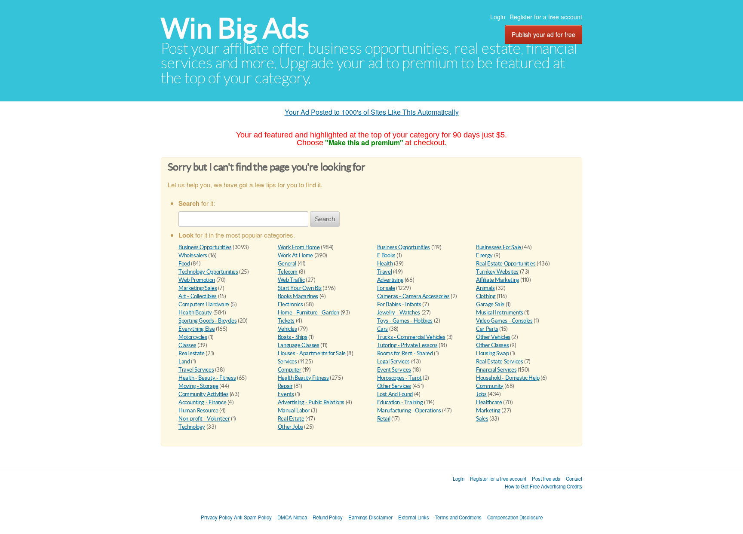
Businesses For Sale (499, 247)
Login (497, 16)
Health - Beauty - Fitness (207, 378)
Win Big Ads (235, 28)
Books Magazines (298, 296)
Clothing (485, 296)
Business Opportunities (204, 247)
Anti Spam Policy (253, 517)
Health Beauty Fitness (303, 378)
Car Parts (487, 329)
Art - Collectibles (197, 296)
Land (184, 361)
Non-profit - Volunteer (204, 418)
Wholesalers (192, 255)
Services (287, 361)
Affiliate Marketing (497, 280)
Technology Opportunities (208, 272)
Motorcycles (192, 337)
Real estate (191, 353)
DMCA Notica (292, 517)
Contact (574, 478)
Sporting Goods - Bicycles (207, 320)
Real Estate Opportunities (505, 263)
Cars (382, 329)
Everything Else (196, 329)
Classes (187, 345)
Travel (384, 272)
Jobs (481, 394)
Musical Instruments (499, 312)
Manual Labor (294, 410)
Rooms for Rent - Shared (405, 353)
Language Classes (298, 345)
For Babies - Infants (399, 304)
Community (490, 386)
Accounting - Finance (202, 402)
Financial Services (496, 369)
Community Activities (203, 394)
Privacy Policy (217, 517)
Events (286, 394)
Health (385, 263)
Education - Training (400, 402)
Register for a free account (546, 16)
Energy (484, 255)
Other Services (394, 386)
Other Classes (492, 345)
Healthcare (489, 402)
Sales (482, 418)
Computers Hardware (203, 304)
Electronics (290, 304)
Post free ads (546, 478)
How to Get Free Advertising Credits (543, 486)
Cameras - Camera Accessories (413, 296)
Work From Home (299, 247)
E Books (386, 255)
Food (184, 263)
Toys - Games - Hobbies (405, 320)
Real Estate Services (499, 361)
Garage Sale (490, 304)
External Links (413, 517)
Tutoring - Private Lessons (407, 345)
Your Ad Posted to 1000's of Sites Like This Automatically (372, 112)
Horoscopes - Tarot (399, 378)
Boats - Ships (292, 337)
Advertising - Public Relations (311, 402)
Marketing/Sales (197, 288)
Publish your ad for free (543, 34)
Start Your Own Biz (300, 288)
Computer (289, 369)
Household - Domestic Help (507, 378)
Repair (285, 386)
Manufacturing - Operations (409, 410)
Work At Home (295, 255)
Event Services (394, 369)
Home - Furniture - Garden (308, 312)
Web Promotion (196, 280)
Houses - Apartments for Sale (312, 353)
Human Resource (198, 410)
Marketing (488, 410)
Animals (485, 288)
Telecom (288, 272)
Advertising (390, 280)
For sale (386, 288)
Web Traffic (291, 280)
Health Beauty (195, 312)
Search (325, 219)
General (287, 263)
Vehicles (287, 329)
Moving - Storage (198, 386)
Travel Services (196, 369)
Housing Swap (492, 353)
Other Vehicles (493, 337)
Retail (383, 418)
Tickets (286, 320)
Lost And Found (395, 394)
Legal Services (393, 361)
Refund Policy (328, 517)
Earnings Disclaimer (370, 517)
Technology (191, 427)
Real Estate (291, 418)
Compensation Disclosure (515, 517)
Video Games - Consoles (504, 320)
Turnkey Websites (497, 272)
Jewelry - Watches (398, 312)
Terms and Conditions (458, 517)
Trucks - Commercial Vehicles (411, 337)
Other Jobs (290, 427)
